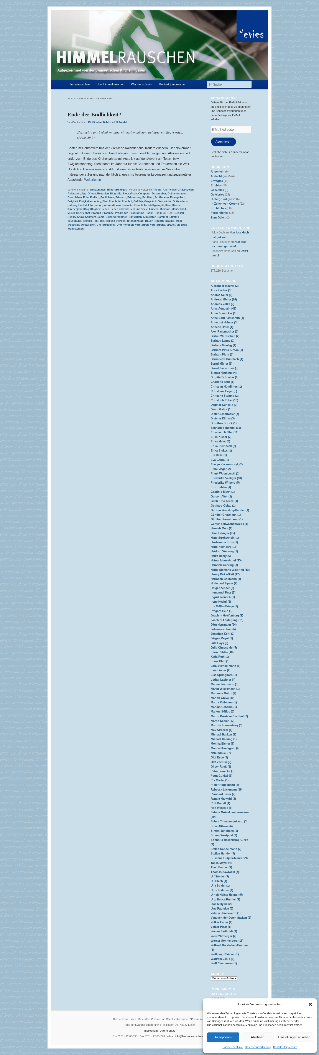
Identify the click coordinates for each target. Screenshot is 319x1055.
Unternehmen (125, 224)
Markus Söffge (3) (222, 711)
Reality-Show (75, 217)
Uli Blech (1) (219, 881)
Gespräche (164, 201)
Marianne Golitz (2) (223, 693)
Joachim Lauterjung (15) (227, 620)
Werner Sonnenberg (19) (227, 940)
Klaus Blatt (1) (220, 661)
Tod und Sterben (115, 220)
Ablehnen (257, 1037)
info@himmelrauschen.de (191, 1036)
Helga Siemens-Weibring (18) (230, 569)
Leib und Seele (139, 209)
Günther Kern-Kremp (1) (227, 519)
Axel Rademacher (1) (224, 331)
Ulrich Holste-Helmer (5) (227, 894)
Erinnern (120, 197)
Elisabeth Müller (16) (224, 432)
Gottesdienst (181, 201)
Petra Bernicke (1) (222, 771)
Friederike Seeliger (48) (226, 478)
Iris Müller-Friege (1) (224, 606)
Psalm (149, 213)
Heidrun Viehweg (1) (224, 551)
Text (96, 220)
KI (162, 205)
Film (105, 201)
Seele (100, 217)
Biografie (115, 193)
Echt (86, 197)
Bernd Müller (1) (221, 363)
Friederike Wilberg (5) (225, 482)
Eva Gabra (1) (220, 459)
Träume (169, 220)
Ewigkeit (72, 201)
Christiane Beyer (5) (224, 391)
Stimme (174, 217)
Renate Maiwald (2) (223, 798)
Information (95, 205)
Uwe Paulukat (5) (222, 908)
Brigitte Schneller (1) (224, 377)
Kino (168, 205)
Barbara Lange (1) (222, 340)
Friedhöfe (115, 201)
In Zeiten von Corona (225, 203)
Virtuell (170, 224)
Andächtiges (98, 189)
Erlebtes (216, 185)
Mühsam (165, 209)
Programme (137, 213)
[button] (310, 1004)
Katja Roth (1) (220, 656)
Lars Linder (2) (220, 670)
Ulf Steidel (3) (220, 876)
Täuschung (74, 220)
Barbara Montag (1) (223, 345)
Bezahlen (103, 193)
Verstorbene (157, 224)
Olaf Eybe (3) (219, 757)
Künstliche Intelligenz (147, 205)
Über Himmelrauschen (110, 84)
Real (170, 213)
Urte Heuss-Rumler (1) (225, 899)
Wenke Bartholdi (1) (224, 931)
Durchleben (74, 197)
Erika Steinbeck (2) (223, 446)
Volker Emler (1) (221, 922)
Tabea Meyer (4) (221, 862)
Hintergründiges (117, 189)
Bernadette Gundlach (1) (227, 359)
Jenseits (127, 205)
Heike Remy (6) (221, 556)
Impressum (218, 998)
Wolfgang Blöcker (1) (225, 954)
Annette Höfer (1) (222, 327)
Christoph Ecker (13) (224, 400)
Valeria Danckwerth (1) (225, 913)
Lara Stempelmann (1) (225, 665)
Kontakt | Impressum (285, 1047)
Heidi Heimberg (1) (223, 546)
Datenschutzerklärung (258, 1047)
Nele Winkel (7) (221, 753)
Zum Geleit (218, 217)
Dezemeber (159, 193)
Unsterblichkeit (106, 224)
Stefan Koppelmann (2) (226, 849)
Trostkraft (73, 224)
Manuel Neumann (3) (224, 684)
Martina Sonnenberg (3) (226, 725)
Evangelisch (177, 197)
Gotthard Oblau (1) (223, 505)
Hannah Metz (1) (221, 528)
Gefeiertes (217, 194)
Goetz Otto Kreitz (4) (224, 501)
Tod (102, 220)
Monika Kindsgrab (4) (225, 748)
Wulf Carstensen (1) (224, 963)
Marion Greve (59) (222, 698)
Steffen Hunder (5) (223, 853)
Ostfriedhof (83, 213)
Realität (179, 213)
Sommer (163, 217)
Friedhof (127, 201)
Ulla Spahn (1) (220, 885)
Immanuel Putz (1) (223, 592)
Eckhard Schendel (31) (226, 427)
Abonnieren (223, 141)
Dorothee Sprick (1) (224, 423)
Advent (157, 189)
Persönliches (219, 212)
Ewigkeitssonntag (90, 201)
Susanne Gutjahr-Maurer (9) (229, 858)
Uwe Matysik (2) (221, 904)
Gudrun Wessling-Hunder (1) (230, 510)
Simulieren (149, 217)
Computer (144, 193)
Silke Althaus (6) (222, 826)
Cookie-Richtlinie (232, 1047)
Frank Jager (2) (221, 469)
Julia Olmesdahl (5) (224, 647)
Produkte (108, 213)
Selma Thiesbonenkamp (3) (229, 821)
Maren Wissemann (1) (225, 688)
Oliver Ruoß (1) (221, 766)
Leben (105, 209)
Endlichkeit (107, 197)
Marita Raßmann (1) (224, 702)
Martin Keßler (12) (222, 720)
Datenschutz (167, 1030)
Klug (86, 209)
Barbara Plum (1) (222, 354)
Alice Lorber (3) (221, 290)
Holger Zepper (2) (222, 588)
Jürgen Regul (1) (222, 638)
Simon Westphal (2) (224, 835)
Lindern (153, 209)
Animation (73, 193)
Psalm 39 (160, 213)
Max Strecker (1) (221, 730)
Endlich (94, 197)
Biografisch (130, 193)
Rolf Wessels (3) (221, 807)
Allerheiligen (170, 189)
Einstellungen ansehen (294, 1037)
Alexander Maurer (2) (224, 285)
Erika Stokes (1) (221, 450)
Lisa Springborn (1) (224, 675)
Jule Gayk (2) (219, 643)
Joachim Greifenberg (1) (227, 615)
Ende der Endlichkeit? (94, 114)
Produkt (96, 213)
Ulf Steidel (120, 122)
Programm (121, 213)
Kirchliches (218, 208)
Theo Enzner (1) (221, 867)
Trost (179, 220)
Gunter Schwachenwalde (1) (229, 523)
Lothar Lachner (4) (223, 679)
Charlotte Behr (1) (222, 381)
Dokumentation (177, 193)
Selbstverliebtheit (116, 217)
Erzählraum (162, 197)
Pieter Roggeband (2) (225, 784)
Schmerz (90, 217)
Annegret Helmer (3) (224, 322)
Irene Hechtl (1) (221, 601)
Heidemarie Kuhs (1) (224, 542)
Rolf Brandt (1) (220, 803)
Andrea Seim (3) (221, 295)
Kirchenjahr (74, 209)
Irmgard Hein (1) (221, 611)
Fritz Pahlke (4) (221, 487)
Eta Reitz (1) (219, 455)
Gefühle (138, 201)
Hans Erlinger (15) (223, 533)
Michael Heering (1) (224, 739)
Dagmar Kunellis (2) (224, 404)
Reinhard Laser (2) (223, 794)
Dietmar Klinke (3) (223, 418)
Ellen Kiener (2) (221, 437)
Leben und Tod (119, 209)
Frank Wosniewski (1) (225, 473)
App (83, 193)
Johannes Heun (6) (223, 629)
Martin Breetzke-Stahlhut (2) (229, 716)
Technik (87, 220)
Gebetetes (217, 190)
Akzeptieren (223, 1037)
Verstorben (142, 224)
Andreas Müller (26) (224, 299)
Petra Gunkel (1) (221, 775)
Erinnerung (134, 197)
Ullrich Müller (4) (222, 890)
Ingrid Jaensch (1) (223, 597)
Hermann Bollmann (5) (226, 578)
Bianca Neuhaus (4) (224, 372)
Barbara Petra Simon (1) (227, 350)
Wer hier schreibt (141, 84)
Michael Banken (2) (223, 734)
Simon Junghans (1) (224, 830)
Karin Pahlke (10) (222, 652)
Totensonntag (135, 220)
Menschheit (179, 209)
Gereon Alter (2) (221, 496)
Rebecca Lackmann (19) (226, 789)
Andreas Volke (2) (222, 304)
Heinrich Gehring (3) (224, 565)
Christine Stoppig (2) (224, 395)
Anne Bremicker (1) (223, 313)
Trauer (149, 220)
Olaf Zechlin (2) (221, 762)
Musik (71, 213)
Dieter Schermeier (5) (225, 414)
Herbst (82, 205)
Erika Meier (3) (220, 441)
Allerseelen (186, 189)
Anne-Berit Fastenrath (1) (227, 318)
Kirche (176, 205)
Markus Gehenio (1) (224, 707)
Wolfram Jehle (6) (222, 958)
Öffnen (92, 193)
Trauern (159, 220)
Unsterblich (88, 224)
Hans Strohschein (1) (225, 537)
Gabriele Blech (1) (223, 491)
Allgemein (217, 171)
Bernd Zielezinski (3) (224, 368)
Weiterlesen (94, 179)
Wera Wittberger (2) (223, 936)
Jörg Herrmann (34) (224, 624)
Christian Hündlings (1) (226, 386)
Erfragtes (217, 181)
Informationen (112, 205)
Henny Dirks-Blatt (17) (225, 574)
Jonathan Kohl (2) (222, 633)
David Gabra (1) (221, 409)
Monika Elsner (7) (222, 743)
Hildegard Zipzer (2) (224, 583)
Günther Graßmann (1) (226, 514)
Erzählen (147, 197)
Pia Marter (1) (220, 780)
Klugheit (95, 209)
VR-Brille (181, 224)
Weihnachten (75, 228)
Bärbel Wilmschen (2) (225, 336)
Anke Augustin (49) (223, 308)
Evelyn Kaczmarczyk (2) (227, 464)
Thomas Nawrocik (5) (225, 872)
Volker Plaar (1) (221, 926)
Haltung (72, 205)
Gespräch (150, 201)
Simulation (135, 217)
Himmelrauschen (79, 84)
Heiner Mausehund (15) (226, 560)
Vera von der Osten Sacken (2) (231, 917)
